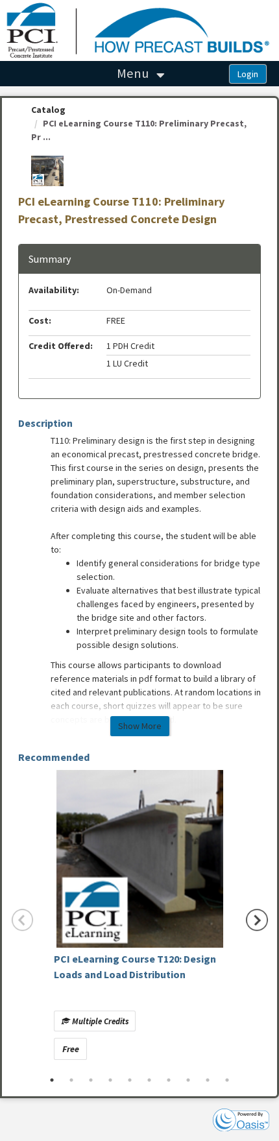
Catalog (48, 109)
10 (227, 1080)
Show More (140, 726)
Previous (23, 920)
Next (257, 920)
